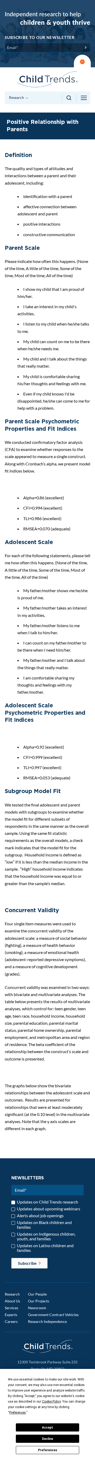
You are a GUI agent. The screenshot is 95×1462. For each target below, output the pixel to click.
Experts (11, 1314)
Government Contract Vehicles (53, 1314)
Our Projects (38, 1301)
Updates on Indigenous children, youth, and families (46, 1236)
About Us (12, 1301)
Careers (11, 1321)
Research (12, 1294)
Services (11, 1308)
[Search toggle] (69, 97)
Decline (47, 1439)
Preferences (47, 1450)
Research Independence (47, 1321)
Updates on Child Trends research (47, 1202)
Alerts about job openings (40, 1215)
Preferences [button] (17, 1412)
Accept (47, 1427)
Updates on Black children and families (44, 1225)
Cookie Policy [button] (51, 1401)
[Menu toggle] (84, 98)
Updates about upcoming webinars (48, 1208)
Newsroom (37, 1308)
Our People (37, 1294)
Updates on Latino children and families (45, 1248)
